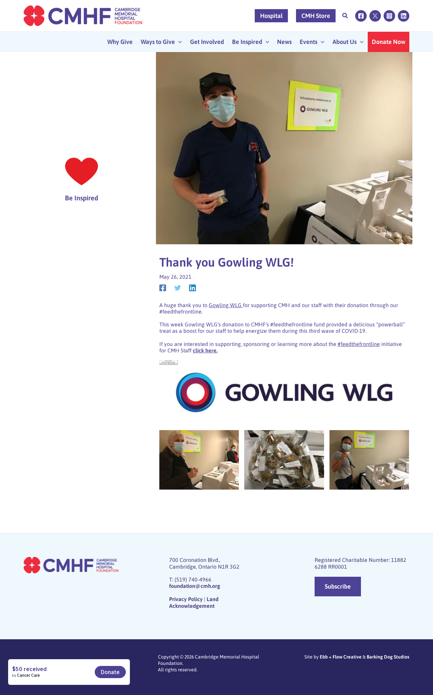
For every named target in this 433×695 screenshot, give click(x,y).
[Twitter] (375, 16)
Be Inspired (81, 198)
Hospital (271, 15)
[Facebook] (361, 16)
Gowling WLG (226, 305)
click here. (205, 350)
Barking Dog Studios (388, 657)
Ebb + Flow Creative (341, 657)
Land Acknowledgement (194, 602)
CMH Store (315, 15)
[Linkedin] (403, 16)
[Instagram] (389, 16)
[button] (345, 16)
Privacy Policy (186, 599)
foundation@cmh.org (194, 586)
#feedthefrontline (359, 344)
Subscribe (338, 586)
